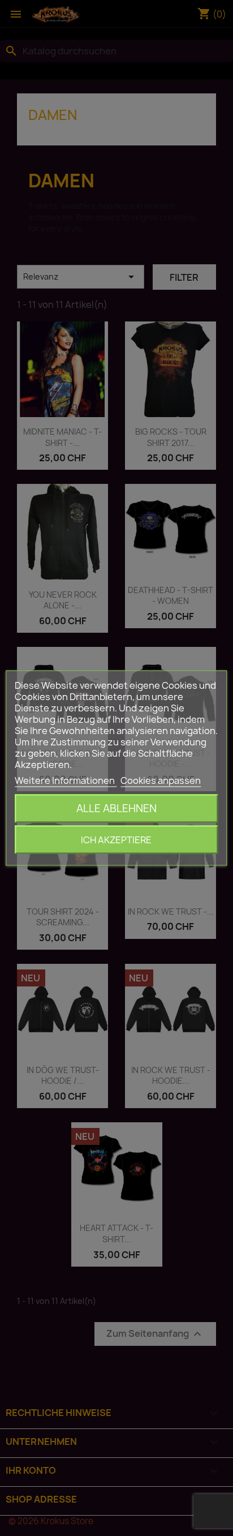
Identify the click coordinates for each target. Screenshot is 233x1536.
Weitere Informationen (65, 780)
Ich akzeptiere (116, 840)
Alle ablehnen (116, 808)
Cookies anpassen (160, 780)
